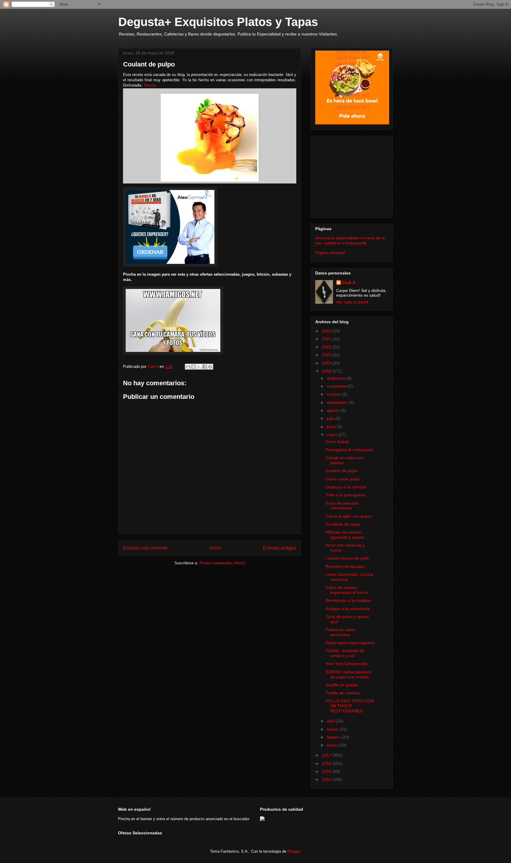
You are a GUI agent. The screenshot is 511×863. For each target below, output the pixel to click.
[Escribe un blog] (193, 367)
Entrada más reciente (145, 547)
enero (333, 745)
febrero (334, 737)
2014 (327, 779)
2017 (327, 755)
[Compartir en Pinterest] (210, 367)
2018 (327, 371)
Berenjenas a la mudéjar (348, 600)
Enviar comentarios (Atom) (222, 563)
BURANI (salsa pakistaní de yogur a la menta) (348, 674)
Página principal (330, 252)
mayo (332, 434)
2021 (327, 346)
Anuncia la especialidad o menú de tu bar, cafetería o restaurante (350, 240)
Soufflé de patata (342, 684)
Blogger (293, 851)
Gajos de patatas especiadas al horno (347, 590)
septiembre (338, 402)
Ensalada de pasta (343, 524)
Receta (150, 85)
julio (331, 418)
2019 (327, 363)
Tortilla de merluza (343, 692)
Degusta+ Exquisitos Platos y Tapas (218, 21)
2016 (327, 763)
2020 (327, 354)
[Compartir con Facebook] (205, 367)
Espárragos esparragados (350, 642)
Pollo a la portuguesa (345, 495)
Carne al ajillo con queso (349, 516)
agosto (334, 410)
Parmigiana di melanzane (349, 449)
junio (332, 426)
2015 (327, 771)
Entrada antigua (279, 547)
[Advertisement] (352, 175)
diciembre (336, 378)
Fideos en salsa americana (340, 632)
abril (331, 721)
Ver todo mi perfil (352, 302)
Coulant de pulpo (342, 470)
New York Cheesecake (347, 663)
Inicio (215, 547)
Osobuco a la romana (346, 487)
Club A (348, 282)
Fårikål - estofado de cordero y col (345, 653)
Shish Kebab (337, 441)
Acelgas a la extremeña (348, 608)
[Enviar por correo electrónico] (188, 367)
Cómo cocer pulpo (343, 479)
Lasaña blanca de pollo (347, 558)
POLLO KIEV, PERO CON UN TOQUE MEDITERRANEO (350, 705)
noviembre (337, 386)
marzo (333, 729)
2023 (327, 331)
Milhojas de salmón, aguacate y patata (345, 534)
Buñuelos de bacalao (345, 566)
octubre (334, 394)
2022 (327, 339)
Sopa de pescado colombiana (342, 506)
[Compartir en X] (199, 367)
